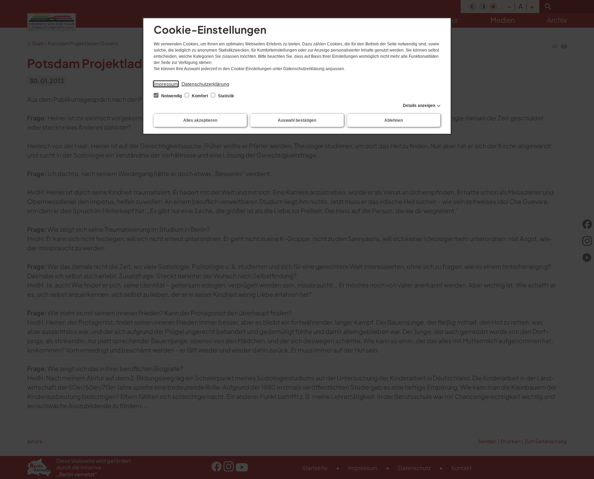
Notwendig (171, 96)
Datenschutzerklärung (205, 84)
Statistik (225, 96)
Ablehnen (393, 120)
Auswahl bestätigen (297, 120)
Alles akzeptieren (200, 120)
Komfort (200, 96)
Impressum (166, 84)
